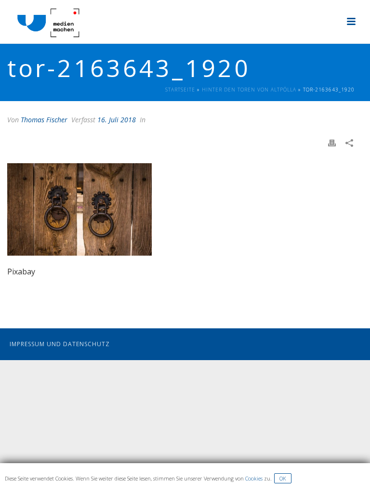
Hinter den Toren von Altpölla (249, 89)
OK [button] (282, 478)
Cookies (254, 478)
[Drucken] (336, 142)
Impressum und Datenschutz (60, 344)
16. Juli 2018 (116, 119)
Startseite (180, 89)
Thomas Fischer (44, 119)
